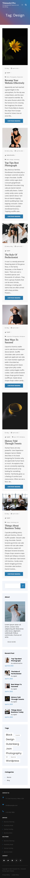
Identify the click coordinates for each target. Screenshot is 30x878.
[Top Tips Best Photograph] (7, 660)
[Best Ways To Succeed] (7, 686)
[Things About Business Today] (7, 711)
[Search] (22, 585)
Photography (13, 77)
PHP (18, 437)
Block (8, 77)
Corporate (9, 336)
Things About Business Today (13, 526)
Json (15, 437)
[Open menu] (22, 5)
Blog (8, 68)
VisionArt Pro (9, 3)
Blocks (8, 151)
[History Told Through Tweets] (7, 699)
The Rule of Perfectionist (11, 256)
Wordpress (22, 336)
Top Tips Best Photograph (12, 164)
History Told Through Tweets (13, 442)
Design (11, 159)
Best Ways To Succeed (11, 341)
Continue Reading (14, 121)
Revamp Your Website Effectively (14, 81)
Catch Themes (10, 871)
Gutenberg (16, 159)
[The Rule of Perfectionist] (7, 673)
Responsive (20, 77)
